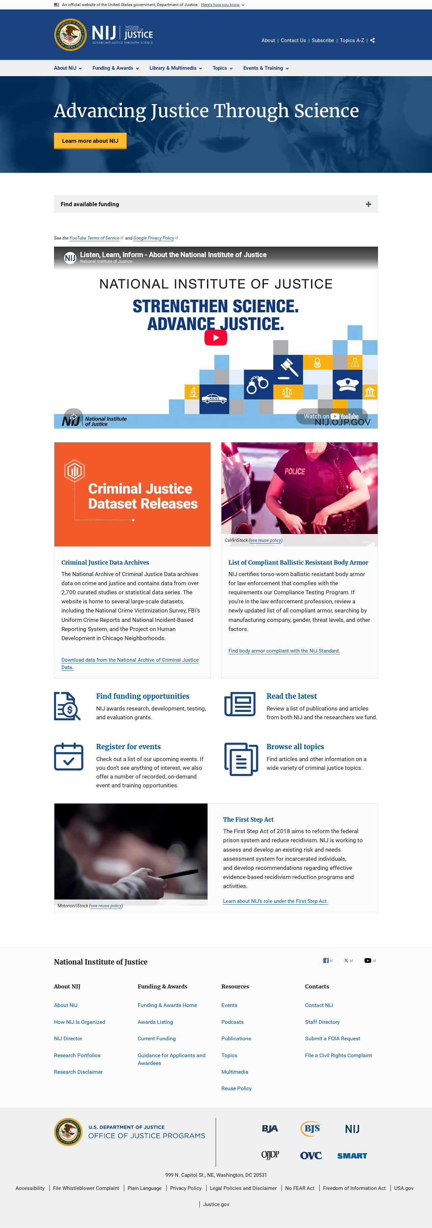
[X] (351, 965)
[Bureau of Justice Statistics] (311, 1138)
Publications (236, 1038)
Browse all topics (241, 759)
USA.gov (403, 1188)
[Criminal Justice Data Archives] (132, 494)
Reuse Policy (236, 1088)
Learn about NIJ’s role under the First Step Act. (275, 901)
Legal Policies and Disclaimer (243, 1188)
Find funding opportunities (71, 709)
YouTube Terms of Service (94, 238)
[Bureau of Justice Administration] (270, 1134)
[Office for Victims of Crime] (311, 1160)
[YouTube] (371, 965)
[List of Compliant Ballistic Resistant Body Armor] (299, 494)
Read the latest (241, 709)
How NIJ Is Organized (79, 1022)
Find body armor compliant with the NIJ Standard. (284, 651)
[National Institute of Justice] (352, 1134)
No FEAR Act (300, 1188)
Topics (229, 1055)
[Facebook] (330, 965)
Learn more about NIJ (90, 140)
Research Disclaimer (78, 1072)
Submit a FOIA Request (332, 1038)
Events (229, 1005)
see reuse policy (265, 540)
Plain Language (145, 1188)
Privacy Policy (185, 1188)
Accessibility (30, 1188)
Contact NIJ (319, 1005)
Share (378, 45)
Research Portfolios (77, 1055)
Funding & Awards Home (167, 1005)
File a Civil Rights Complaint (338, 1055)
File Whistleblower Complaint (86, 1188)
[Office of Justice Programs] (70, 34)
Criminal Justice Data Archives (105, 562)
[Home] (122, 35)
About (268, 40)
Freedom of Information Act (354, 1188)
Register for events (71, 759)
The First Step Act (248, 819)
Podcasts (232, 1022)
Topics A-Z (352, 40)
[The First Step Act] (131, 855)
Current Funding (157, 1038)
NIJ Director (68, 1038)
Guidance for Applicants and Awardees (172, 1059)
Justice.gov (216, 1204)
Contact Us (293, 40)
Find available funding (90, 204)
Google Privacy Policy (153, 238)
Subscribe (323, 40)
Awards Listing (155, 1022)
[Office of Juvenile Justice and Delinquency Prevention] (270, 1161)
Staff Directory (322, 1022)
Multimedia (234, 1072)
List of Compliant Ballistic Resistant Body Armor (298, 562)
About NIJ (66, 1005)
